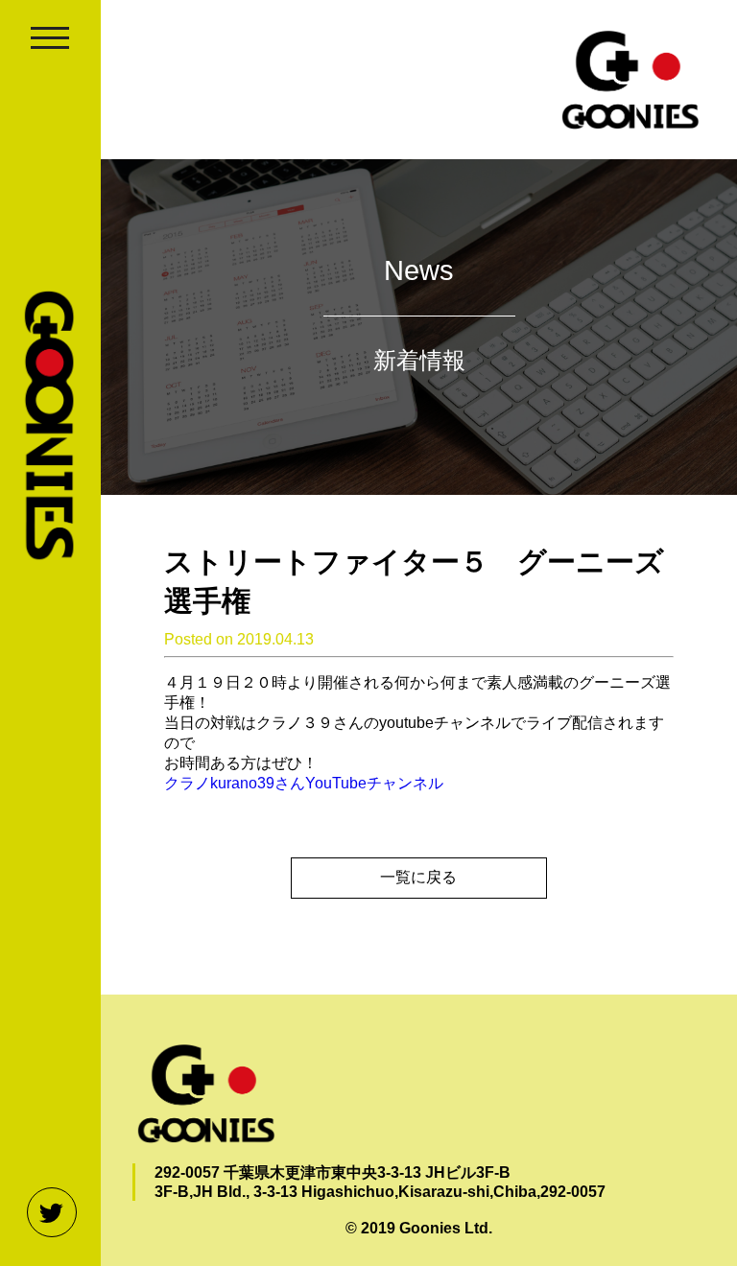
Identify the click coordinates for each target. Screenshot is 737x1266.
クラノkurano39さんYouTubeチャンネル (303, 783)
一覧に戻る (418, 877)
